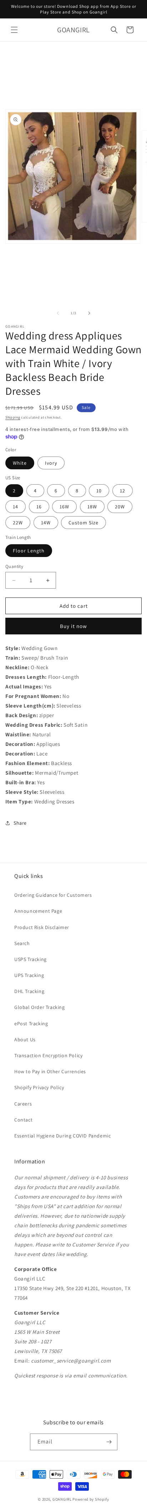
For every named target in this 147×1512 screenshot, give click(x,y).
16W (64, 506)
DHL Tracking (29, 991)
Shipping (12, 417)
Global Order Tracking (39, 1007)
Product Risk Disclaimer (41, 927)
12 (122, 490)
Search (22, 943)
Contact (23, 1120)
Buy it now (73, 626)
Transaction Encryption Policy (48, 1055)
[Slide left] (58, 313)
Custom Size (83, 522)
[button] (14, 30)
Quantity (14, 566)
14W (46, 522)
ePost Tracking (31, 1023)
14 (15, 506)
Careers (23, 1104)
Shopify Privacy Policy (39, 1087)
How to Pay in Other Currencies (50, 1071)
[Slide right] (89, 313)
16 (39, 506)
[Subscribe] (109, 1442)
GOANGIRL (62, 1499)
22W (18, 522)
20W (120, 506)
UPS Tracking (29, 975)
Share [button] (20, 823)
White (20, 463)
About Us (25, 1039)
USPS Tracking (30, 959)
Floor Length (29, 550)
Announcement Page (38, 911)
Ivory (51, 463)
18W (92, 506)
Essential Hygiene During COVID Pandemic (62, 1135)
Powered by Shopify (90, 1499)
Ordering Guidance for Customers (53, 895)
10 (99, 490)
